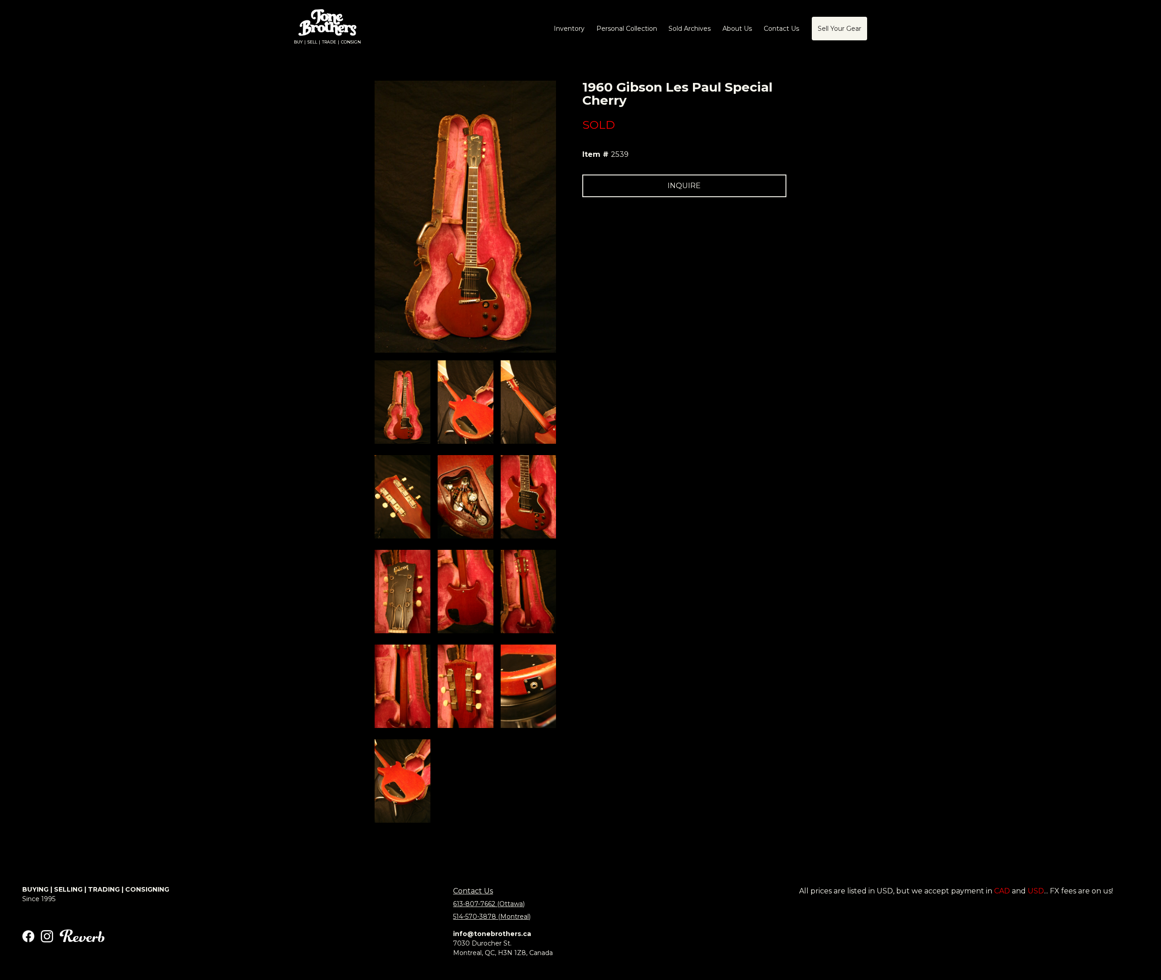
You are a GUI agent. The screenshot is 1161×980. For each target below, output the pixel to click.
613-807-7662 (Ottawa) (489, 904)
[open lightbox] (402, 402)
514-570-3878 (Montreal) (492, 916)
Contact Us (473, 891)
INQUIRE (684, 185)
